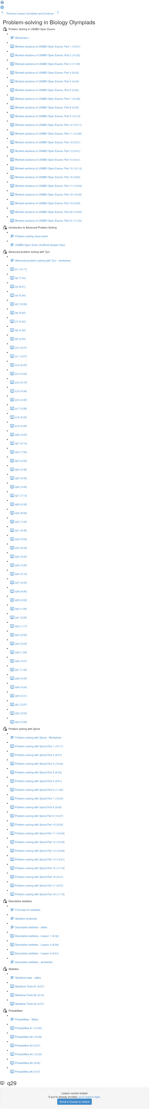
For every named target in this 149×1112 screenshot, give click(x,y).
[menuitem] (2, 8)
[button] (2, 3)
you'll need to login (89, 1097)
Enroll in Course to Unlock (74, 1101)
